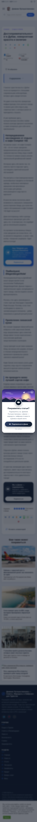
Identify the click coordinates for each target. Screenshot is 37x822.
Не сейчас (18, 429)
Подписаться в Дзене (20, 424)
